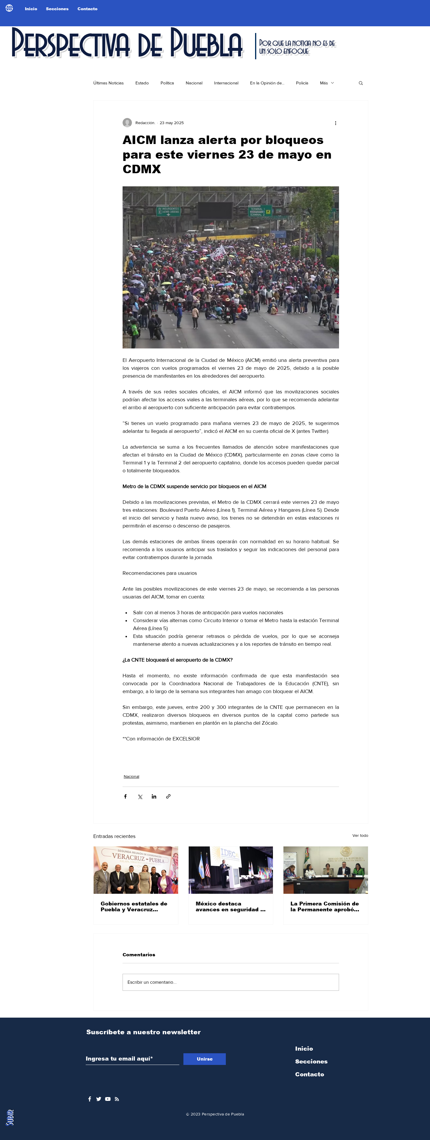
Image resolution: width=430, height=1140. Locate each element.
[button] (361, 82)
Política (167, 82)
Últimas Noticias (108, 82)
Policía (302, 82)
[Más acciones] (335, 122)
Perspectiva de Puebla (125, 45)
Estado (142, 82)
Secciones (311, 1061)
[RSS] (116, 1099)
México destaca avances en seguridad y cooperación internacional (230, 906)
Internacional (226, 82)
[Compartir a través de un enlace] (168, 796)
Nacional (194, 82)
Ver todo (360, 835)
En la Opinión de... (267, 82)
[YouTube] (107, 1099)
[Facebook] (89, 1099)
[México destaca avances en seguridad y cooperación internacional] (231, 870)
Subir (9, 1118)
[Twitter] (98, 1099)
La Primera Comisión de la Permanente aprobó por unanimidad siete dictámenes (324, 906)
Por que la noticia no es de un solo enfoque (296, 47)
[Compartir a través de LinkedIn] (154, 796)
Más (324, 82)
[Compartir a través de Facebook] (125, 796)
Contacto (309, 1074)
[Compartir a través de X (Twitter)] (139, 796)
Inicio (304, 1048)
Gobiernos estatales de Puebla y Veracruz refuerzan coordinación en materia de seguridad (136, 906)
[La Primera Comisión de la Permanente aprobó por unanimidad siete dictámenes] (325, 870)
